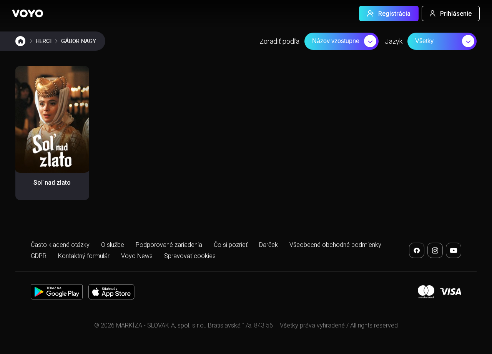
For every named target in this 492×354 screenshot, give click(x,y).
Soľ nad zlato (52, 182)
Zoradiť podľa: (280, 41)
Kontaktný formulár (84, 256)
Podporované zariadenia (169, 244)
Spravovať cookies (190, 256)
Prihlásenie (456, 13)
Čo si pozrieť (231, 244)
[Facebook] (416, 250)
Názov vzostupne (335, 41)
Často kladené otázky (60, 244)
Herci (44, 41)
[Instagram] (435, 250)
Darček (268, 244)
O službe (112, 244)
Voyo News (137, 256)
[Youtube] (453, 250)
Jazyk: (394, 41)
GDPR (39, 256)
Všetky (424, 41)
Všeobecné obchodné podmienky (335, 244)
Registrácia (394, 13)
